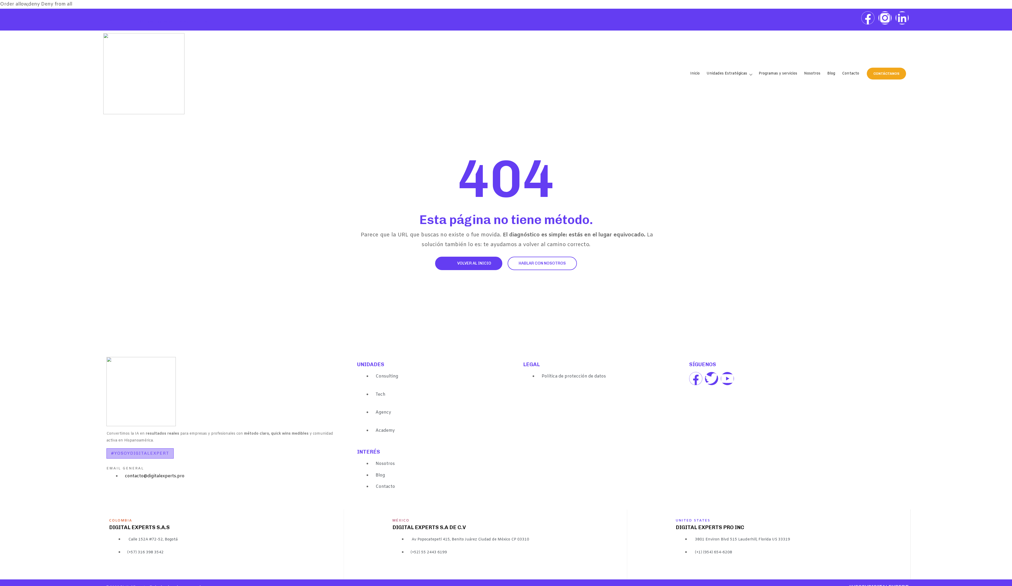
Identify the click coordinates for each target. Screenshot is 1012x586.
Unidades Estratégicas (727, 73)
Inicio (695, 73)
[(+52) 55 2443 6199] (106, 16)
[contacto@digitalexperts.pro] (150, 16)
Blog (831, 73)
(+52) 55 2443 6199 (123, 22)
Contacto (850, 73)
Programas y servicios (778, 73)
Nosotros (812, 73)
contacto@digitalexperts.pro (178, 22)
